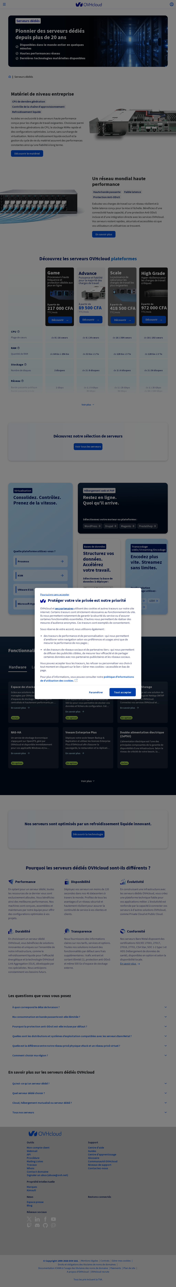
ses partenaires (64, 608)
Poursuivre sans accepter (54, 594)
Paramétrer (96, 692)
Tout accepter (122, 692)
